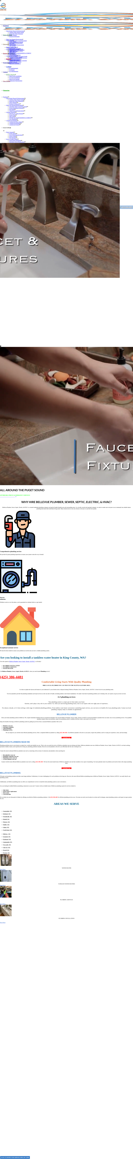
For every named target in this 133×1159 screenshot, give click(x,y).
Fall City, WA (6, 847)
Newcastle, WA (7, 844)
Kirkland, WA (6, 814)
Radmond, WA (7, 839)
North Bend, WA (7, 830)
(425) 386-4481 (127, 207)
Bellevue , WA (6, 834)
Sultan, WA (6, 827)
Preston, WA (6, 853)
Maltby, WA (6, 824)
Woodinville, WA (7, 816)
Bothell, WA (6, 819)
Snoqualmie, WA (7, 811)
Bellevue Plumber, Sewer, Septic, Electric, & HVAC (22, 661)
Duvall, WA (6, 850)
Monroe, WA (6, 822)
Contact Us (66, 737)
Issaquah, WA (6, 836)
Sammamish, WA (7, 842)
